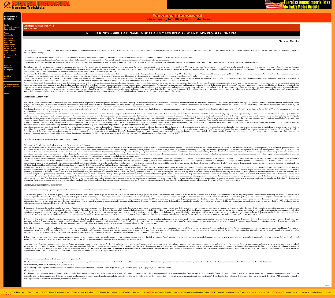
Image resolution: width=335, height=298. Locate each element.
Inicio (6, 25)
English (7, 65)
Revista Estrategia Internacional (12, 28)
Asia (6, 53)
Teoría (6, 33)
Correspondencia (11, 85)
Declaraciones (10, 41)
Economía (8, 35)
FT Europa (277, 292)
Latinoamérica (10, 51)
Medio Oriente (10, 49)
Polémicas (8, 38)
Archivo (7, 76)
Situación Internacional (9, 44)
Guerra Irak (9, 46)
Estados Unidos (11, 55)
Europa (7, 57)
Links (6, 93)
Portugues (8, 70)
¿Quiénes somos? (12, 87)
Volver (327, 285)
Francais (8, 68)
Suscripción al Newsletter (10, 18)
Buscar (7, 78)
